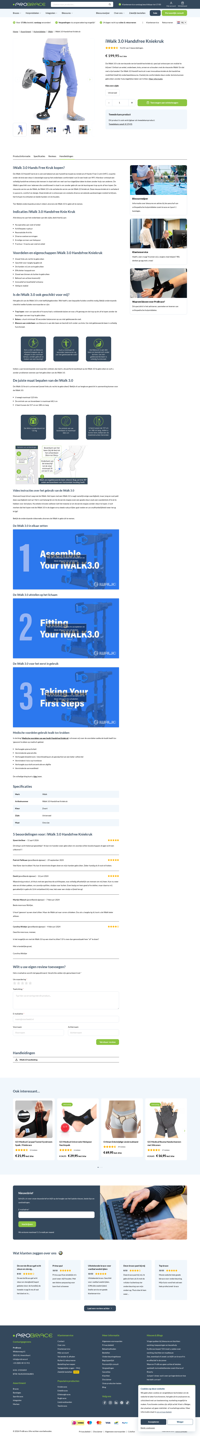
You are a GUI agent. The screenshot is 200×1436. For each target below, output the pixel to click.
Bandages (17, 1392)
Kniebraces (62, 1387)
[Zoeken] (109, 4)
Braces (16, 13)
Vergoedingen (108, 1368)
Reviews (52, 156)
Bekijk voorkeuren (148, 1428)
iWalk (50, 31)
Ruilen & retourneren (67, 1360)
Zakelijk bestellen (137, 13)
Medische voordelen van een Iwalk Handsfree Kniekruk (45, 738)
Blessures (66, 13)
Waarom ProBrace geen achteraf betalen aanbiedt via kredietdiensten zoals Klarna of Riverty (165, 1368)
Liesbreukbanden (65, 1402)
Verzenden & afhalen (66, 1356)
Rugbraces (62, 1398)
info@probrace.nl (20, 1359)
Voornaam (17, 1027)
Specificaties (39, 156)
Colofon (131, 1431)
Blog (104, 1387)
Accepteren (153, 1422)
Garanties (106, 1372)
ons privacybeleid (164, 1412)
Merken (16, 1404)
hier (35, 776)
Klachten (106, 1376)
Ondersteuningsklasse (111, 1356)
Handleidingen (66, 156)
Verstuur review (108, 1042)
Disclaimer (106, 1379)
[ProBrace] (29, 4)
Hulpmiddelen (32, 13)
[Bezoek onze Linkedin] (116, 1402)
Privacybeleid (108, 1345)
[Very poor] (14, 983)
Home (15, 31)
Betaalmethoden (109, 1349)
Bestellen (106, 1353)
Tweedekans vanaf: (120, 124)
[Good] (26, 983)
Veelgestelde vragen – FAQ (69, 1368)
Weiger (180, 1422)
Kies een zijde (112, 85)
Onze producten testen (111, 1383)
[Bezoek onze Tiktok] (127, 1402)
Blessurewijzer (103, 13)
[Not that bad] (18, 983)
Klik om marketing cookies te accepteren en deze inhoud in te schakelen (66, 559)
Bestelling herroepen (66, 1364)
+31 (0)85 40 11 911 (21, 1363)
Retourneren (167, 22)
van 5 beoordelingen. (131, 48)
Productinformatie (21, 156)
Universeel (112, 93)
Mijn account (63, 1353)
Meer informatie (156, 79)
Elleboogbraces (64, 1394)
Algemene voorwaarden (112, 1341)
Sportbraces (18, 1396)
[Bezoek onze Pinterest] (121, 1402)
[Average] (22, 983)
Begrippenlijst (108, 1360)
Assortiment (26, 31)
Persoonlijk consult (110, 1364)
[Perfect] (30, 983)
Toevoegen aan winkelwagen (164, 102)
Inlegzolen (50, 13)
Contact (61, 1341)
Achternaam (73, 1027)
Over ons (118, 13)
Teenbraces (62, 1406)
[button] (15, 1130)
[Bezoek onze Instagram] (110, 1402)
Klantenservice (152, 22)
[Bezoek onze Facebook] (104, 1402)
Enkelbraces (63, 1390)
